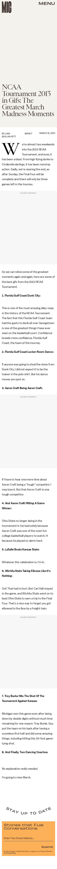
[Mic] (6, 7)
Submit (47, 846)
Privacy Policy (11, 853)
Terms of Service (46, 851)
